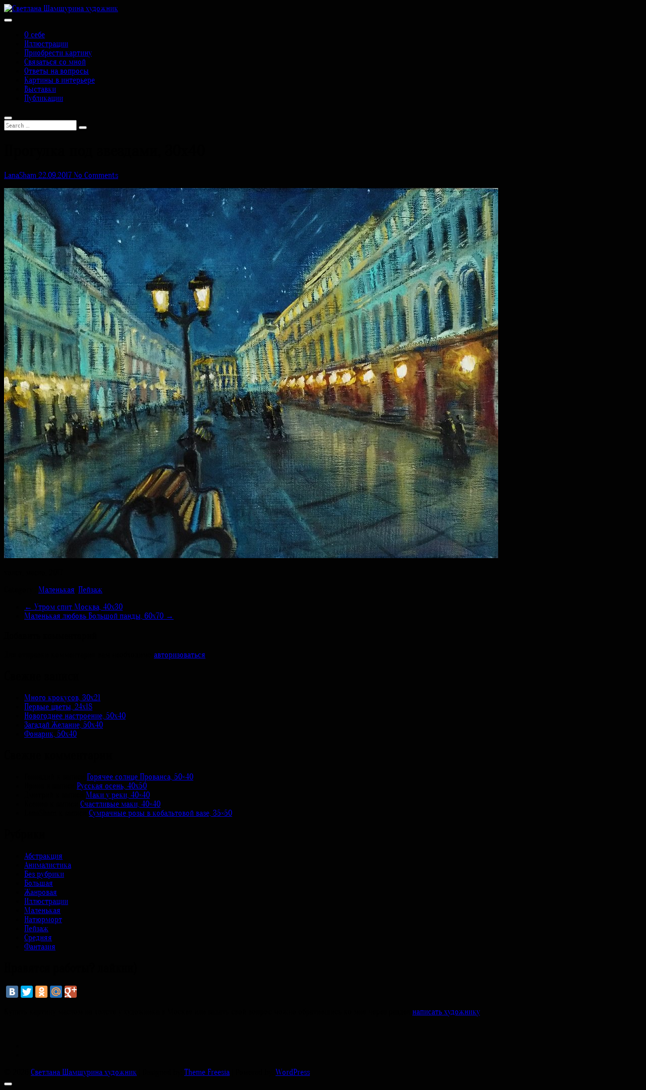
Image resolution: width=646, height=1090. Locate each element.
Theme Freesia (207, 1072)
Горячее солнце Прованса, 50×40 (140, 776)
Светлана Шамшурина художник (84, 1072)
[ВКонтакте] (12, 992)
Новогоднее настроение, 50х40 (75, 715)
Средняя (38, 937)
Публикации (43, 98)
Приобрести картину (58, 52)
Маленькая (56, 589)
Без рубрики (44, 874)
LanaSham (21, 175)
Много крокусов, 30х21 (62, 697)
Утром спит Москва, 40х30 (73, 607)
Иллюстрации (46, 43)
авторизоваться (179, 654)
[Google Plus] (71, 992)
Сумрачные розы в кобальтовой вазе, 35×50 (160, 813)
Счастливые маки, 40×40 (120, 804)
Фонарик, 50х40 (50, 734)
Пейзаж (90, 589)
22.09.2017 (56, 175)
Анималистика (47, 865)
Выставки (40, 89)
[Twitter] (27, 992)
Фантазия (40, 946)
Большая (38, 883)
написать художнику (446, 1011)
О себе (34, 34)
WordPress (293, 1072)
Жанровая (40, 892)
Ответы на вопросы (56, 71)
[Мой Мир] (56, 992)
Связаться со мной (55, 62)
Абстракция (43, 856)
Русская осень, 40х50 (112, 786)
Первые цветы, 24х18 (58, 706)
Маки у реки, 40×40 (118, 795)
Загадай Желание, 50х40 (63, 725)
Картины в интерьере (59, 80)
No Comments (96, 175)
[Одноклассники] (41, 992)
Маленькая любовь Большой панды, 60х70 (99, 616)
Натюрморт (43, 919)
